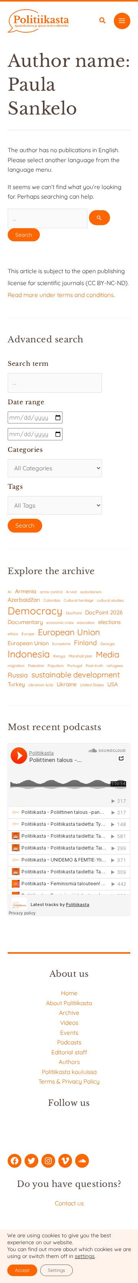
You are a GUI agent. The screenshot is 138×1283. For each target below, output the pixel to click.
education (86, 622)
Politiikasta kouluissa (69, 1072)
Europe (27, 633)
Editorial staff (69, 1052)
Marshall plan (80, 656)
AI (10, 591)
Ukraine (67, 684)
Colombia (51, 600)
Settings (56, 1270)
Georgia (107, 643)
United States (92, 684)
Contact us (69, 1203)
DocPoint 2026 (104, 612)
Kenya (59, 656)
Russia (18, 675)
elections (109, 622)
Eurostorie (61, 643)
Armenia (25, 591)
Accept (22, 1270)
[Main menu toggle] (122, 21)
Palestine (36, 665)
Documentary (25, 622)
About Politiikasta (69, 1003)
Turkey (16, 684)
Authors (69, 1062)
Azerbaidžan (24, 599)
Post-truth (94, 665)
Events (69, 1032)
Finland (85, 643)
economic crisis (60, 622)
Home (69, 993)
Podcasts (69, 1042)
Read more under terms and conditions (60, 295)
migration (16, 665)
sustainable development (75, 674)
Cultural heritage (79, 600)
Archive (69, 1012)
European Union (69, 632)
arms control (51, 591)
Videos (69, 1022)
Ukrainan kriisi (40, 684)
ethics (13, 633)
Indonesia (29, 654)
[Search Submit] (99, 217)
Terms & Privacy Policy (69, 1081)
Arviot (71, 591)
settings (85, 1256)
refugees (115, 665)
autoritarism (91, 591)
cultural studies (110, 600)
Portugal (74, 665)
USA (112, 684)
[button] (102, 21)
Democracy (35, 610)
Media (107, 654)
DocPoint (74, 613)
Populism (56, 665)
